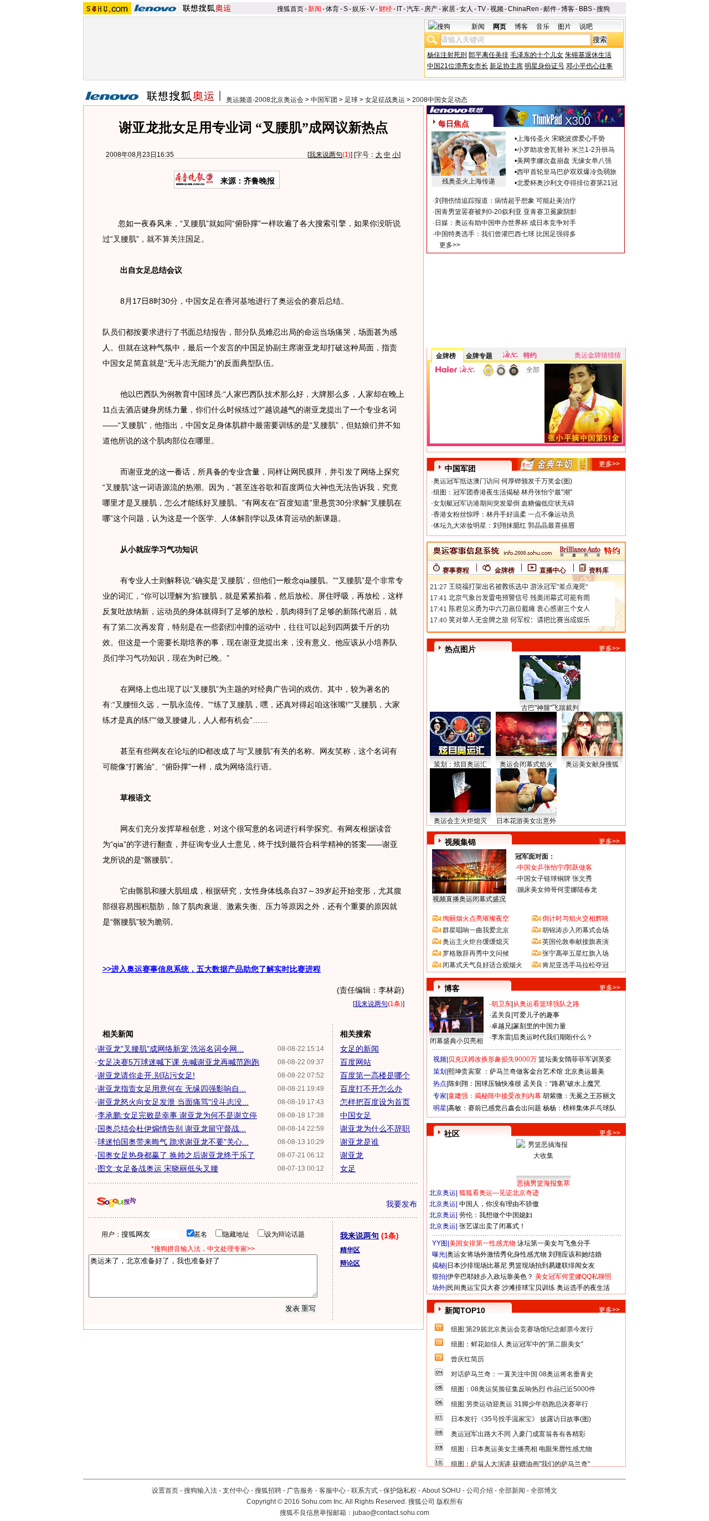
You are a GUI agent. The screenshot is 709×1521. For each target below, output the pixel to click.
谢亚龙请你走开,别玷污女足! (146, 1075)
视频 (497, 9)
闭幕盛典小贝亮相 (456, 1041)
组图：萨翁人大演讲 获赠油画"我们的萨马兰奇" (520, 1464)
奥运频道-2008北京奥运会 (265, 100)
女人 (466, 9)
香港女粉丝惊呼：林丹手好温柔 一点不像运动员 (503, 514)
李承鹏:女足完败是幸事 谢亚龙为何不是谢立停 (177, 1115)
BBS (585, 9)
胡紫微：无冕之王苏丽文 (579, 1096)
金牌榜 (446, 356)
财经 (385, 9)
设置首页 (165, 1490)
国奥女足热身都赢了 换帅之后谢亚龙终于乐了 (176, 1155)
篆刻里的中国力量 (539, 1026)
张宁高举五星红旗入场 (575, 953)
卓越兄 (501, 1026)
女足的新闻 (359, 1048)
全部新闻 (512, 1490)
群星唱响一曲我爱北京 (476, 930)
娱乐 (359, 9)
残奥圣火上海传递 (468, 181)
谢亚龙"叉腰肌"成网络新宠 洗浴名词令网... (170, 1048)
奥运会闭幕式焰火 (526, 764)
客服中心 (332, 1490)
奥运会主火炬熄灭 (460, 821)
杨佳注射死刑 (447, 55)
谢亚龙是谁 (359, 1141)
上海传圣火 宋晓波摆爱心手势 (561, 138)
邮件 (550, 9)
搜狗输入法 (200, 1490)
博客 (567, 9)
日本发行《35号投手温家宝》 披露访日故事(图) (521, 1419)
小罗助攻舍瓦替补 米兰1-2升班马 (566, 150)
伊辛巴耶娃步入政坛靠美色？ (490, 1276)
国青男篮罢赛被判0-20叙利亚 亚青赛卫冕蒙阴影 (506, 212)
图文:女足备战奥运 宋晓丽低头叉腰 (157, 1168)
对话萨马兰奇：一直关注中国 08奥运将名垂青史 (522, 1374)
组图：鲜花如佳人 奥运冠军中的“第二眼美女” (517, 1344)
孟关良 (501, 1015)
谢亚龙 (351, 1155)
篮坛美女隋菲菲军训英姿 (575, 1059)
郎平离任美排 (488, 55)
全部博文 (544, 1490)
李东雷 (501, 1037)
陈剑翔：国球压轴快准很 (484, 1084)
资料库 (599, 570)
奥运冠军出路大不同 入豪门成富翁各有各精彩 (518, 1434)
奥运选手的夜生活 (583, 1288)
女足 (348, 1168)
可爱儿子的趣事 (536, 1015)
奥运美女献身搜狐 (592, 764)
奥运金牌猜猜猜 (597, 355)
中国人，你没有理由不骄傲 (499, 1204)
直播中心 (553, 570)
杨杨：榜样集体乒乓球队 (579, 1108)
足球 (351, 100)
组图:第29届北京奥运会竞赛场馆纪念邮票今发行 (522, 1329)
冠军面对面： (535, 856)
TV (481, 9)
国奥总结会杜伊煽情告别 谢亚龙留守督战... (171, 1128)
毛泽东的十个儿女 (536, 55)
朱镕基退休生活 (588, 55)
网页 (499, 26)
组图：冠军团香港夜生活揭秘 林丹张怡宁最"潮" (502, 492)
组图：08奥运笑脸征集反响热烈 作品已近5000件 (523, 1389)
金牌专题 (479, 356)
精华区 (350, 1250)
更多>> (449, 245)
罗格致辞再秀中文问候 (476, 953)
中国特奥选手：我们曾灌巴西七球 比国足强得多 (505, 234)
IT (399, 9)
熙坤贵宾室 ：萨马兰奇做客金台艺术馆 (505, 1071)
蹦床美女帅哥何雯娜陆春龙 (557, 890)
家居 (448, 9)
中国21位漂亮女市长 (457, 66)
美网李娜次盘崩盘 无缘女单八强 (564, 161)
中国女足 (355, 1115)
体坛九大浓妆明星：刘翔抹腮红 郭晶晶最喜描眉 (503, 525)
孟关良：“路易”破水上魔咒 (561, 1084)
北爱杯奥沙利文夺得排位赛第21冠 (567, 183)
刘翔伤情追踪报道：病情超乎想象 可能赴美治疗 (505, 201)
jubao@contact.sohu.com (391, 1513)
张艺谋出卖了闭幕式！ (492, 1226)
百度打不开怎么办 (371, 1088)
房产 (431, 9)
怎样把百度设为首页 (375, 1102)
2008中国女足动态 (439, 100)
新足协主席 (506, 66)
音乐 (542, 26)
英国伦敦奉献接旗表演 (575, 942)
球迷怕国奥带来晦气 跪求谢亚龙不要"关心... (173, 1141)
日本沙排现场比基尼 (477, 1265)
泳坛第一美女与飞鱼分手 (553, 1243)
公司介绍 (479, 1490)
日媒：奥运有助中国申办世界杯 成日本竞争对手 (505, 223)
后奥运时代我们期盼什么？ (553, 1037)
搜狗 (603, 9)
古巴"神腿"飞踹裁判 (550, 708)
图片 (564, 26)
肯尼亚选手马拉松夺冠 (575, 965)
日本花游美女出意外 (526, 821)
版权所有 (449, 1501)
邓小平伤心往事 (589, 66)
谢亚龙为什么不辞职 (375, 1128)
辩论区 (350, 1263)
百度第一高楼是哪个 (375, 1075)
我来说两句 (325, 155)
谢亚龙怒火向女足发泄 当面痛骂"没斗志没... (173, 1102)
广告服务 (300, 1490)
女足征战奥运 (385, 100)
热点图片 (460, 649)
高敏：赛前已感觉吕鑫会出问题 (494, 1108)
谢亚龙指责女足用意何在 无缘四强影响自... (171, 1088)
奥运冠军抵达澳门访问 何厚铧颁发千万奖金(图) (502, 481)
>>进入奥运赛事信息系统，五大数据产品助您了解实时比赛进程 (211, 968)
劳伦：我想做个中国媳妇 (495, 1215)
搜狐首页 (290, 9)
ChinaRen (523, 9)
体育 (332, 9)
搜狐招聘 (268, 1490)
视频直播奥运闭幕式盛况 (469, 899)
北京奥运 (442, 1193)
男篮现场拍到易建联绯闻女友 (551, 1265)
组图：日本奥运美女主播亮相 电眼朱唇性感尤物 (521, 1449)
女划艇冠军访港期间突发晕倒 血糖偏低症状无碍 (503, 503)
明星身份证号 (544, 66)
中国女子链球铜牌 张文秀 (554, 878)
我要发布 (401, 1204)
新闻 (314, 9)
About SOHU (441, 1490)
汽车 (413, 9)
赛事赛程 (456, 570)
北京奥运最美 (584, 1071)
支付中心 (236, 1490)
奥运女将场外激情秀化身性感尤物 (497, 1254)
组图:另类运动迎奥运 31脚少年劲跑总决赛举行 (519, 1404)
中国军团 (324, 100)
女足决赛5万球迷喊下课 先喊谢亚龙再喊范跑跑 (178, 1062)
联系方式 (364, 1490)
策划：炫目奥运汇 (460, 764)
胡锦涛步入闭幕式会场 (575, 930)
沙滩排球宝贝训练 (528, 1288)
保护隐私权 (400, 1490)
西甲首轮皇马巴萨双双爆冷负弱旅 (566, 172)
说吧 (586, 26)
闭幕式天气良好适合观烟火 (482, 965)
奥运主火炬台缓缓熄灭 (476, 942)
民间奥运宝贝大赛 (473, 1288)
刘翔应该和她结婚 (575, 1254)
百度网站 (355, 1062)
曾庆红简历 (467, 1359)
